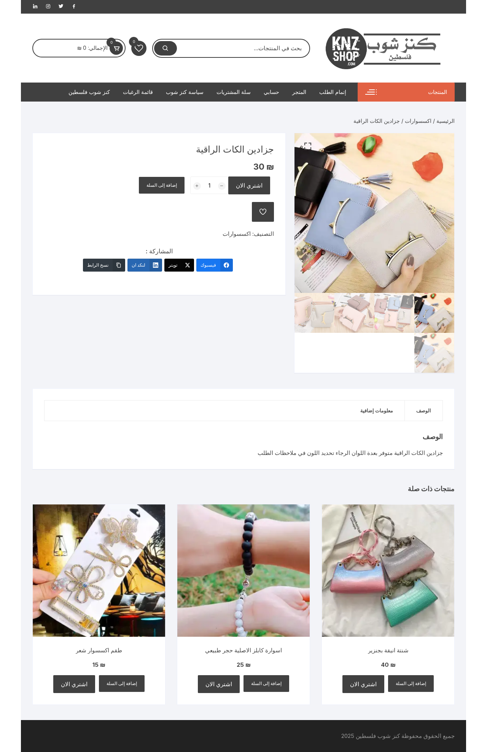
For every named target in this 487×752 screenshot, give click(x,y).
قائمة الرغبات (138, 92)
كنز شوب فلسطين (89, 92)
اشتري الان (249, 185)
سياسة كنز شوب (185, 92)
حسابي (271, 92)
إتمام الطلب (332, 92)
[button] (308, 146)
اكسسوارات (418, 121)
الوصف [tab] (423, 410)
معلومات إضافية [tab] (376, 410)
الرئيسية (445, 121)
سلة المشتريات (233, 92)
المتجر (299, 92)
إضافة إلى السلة (161, 185)
